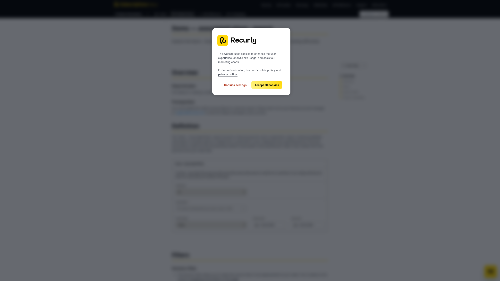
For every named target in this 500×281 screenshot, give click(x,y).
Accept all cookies (266, 85)
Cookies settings (235, 85)
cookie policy (266, 70)
